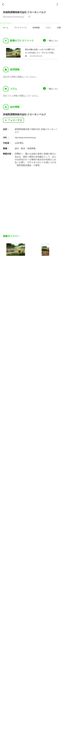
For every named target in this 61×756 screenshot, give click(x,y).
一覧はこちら (52, 41)
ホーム (5, 27)
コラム (48, 27)
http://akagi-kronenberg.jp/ (13, 17)
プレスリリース (20, 27)
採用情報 (36, 27)
